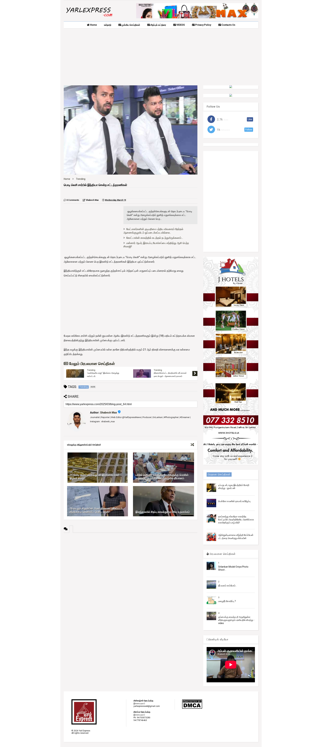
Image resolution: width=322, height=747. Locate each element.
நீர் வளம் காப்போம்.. (227, 585)
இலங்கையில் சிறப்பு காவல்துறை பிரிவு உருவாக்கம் (163, 511)
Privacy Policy (203, 25)
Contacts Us (228, 25)
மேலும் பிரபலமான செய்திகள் (91, 363)
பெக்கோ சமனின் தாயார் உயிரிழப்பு (234, 501)
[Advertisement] (161, 56)
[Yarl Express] (89, 17)
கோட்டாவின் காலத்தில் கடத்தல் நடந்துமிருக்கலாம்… (154, 237)
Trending (80, 179)
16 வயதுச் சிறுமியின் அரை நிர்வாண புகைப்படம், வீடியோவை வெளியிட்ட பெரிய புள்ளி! (96, 510)
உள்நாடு (107, 25)
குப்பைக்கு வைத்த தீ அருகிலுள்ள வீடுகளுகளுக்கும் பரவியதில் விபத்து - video (236, 620)
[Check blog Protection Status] (192, 708)
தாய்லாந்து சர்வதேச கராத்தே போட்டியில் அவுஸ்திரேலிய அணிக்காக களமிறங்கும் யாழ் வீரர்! (236, 519)
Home (93, 25)
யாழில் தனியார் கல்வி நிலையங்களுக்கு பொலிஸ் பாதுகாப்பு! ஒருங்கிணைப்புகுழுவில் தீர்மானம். (162, 476)
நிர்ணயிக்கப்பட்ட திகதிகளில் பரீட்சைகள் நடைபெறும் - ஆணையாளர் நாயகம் (170, 374)
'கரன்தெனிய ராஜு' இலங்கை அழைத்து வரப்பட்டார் (103, 374)
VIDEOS (180, 25)
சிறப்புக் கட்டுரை (158, 25)
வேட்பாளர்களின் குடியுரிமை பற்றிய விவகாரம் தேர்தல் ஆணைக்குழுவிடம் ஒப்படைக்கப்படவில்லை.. (153, 230)
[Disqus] (130, 575)
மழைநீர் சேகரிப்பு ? (227, 601)
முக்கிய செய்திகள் (130, 25)
